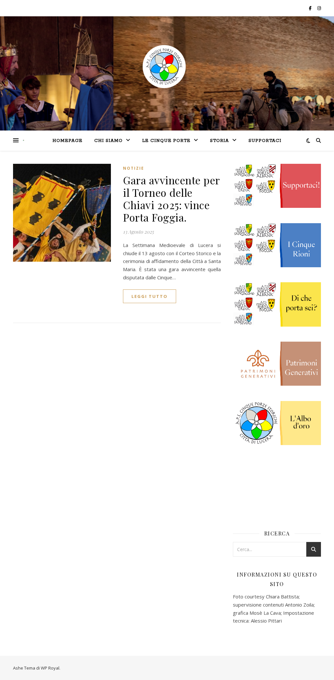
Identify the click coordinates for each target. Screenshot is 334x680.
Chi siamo (108, 141)
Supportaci (265, 141)
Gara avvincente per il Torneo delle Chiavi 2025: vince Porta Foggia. (171, 198)
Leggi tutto (149, 296)
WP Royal (50, 668)
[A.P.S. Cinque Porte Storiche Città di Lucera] (23, 140)
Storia (219, 141)
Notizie (133, 168)
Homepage (68, 141)
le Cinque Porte (166, 141)
